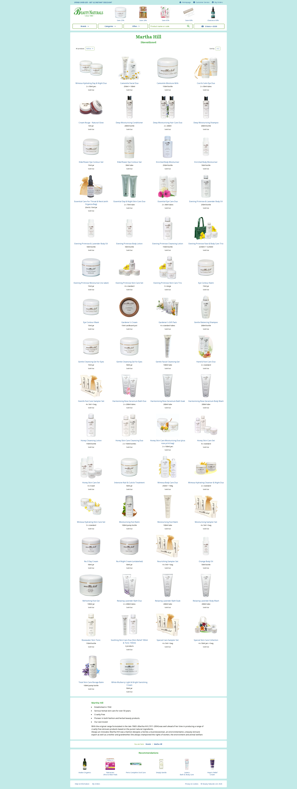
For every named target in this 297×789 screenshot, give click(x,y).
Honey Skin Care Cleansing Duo (129, 440)
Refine (89, 49)
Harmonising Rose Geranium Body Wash (206, 401)
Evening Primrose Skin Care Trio (167, 283)
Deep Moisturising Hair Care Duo (167, 122)
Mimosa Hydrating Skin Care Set (91, 522)
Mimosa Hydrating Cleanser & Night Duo (206, 482)
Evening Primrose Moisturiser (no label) (91, 283)
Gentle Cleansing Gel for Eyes (91, 361)
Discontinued (148, 42)
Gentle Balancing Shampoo (206, 322)
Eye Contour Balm (206, 283)
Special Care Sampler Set (168, 640)
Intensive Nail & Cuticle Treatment (129, 482)
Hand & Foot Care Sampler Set (91, 401)
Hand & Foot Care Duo (206, 361)
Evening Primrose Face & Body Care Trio (206, 243)
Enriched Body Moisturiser (167, 162)
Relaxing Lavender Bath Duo (129, 601)
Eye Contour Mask (91, 322)
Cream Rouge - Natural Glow (91, 122)
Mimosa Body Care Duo (168, 482)
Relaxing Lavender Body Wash (206, 601)
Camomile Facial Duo (129, 83)
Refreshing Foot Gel (91, 601)
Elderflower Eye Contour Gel (91, 162)
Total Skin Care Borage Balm (91, 682)
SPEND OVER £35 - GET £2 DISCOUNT (93, 2)
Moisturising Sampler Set (206, 522)
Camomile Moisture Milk (167, 83)
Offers (134, 26)
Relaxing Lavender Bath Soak (167, 601)
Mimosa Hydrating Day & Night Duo (91, 83)
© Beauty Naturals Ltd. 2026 (211, 784)
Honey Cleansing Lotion (91, 440)
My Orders (218, 2)
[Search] (188, 26)
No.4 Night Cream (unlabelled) (129, 561)
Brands (83, 26)
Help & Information (82, 784)
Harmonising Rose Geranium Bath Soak (167, 401)
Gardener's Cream (129, 322)
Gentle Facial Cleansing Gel (168, 361)
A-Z (218, 49)
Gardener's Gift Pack (168, 322)
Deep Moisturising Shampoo (206, 122)
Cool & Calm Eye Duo (206, 83)
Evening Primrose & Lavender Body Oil (206, 201)
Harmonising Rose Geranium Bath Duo (129, 401)
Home (186, 2)
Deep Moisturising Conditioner (129, 122)
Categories (109, 26)
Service (202, 2)
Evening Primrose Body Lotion (129, 243)
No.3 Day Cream (91, 561)
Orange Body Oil (206, 561)
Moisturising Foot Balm (129, 522)
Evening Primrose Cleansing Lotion (167, 243)
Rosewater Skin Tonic (91, 640)
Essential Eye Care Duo (168, 201)
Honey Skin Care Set (206, 440)
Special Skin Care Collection (206, 640)
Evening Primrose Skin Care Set (129, 283)
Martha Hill (148, 37)
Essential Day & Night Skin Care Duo (129, 201)
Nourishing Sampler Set (167, 561)
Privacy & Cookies (191, 784)
